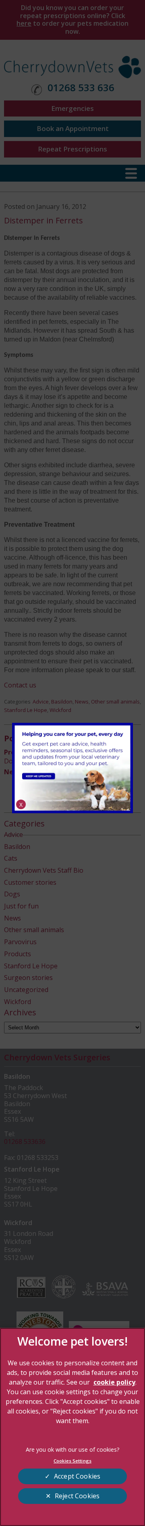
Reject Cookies (77, 1495)
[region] (72, 1427)
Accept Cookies (77, 1476)
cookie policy (114, 1382)
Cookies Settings (72, 1461)
